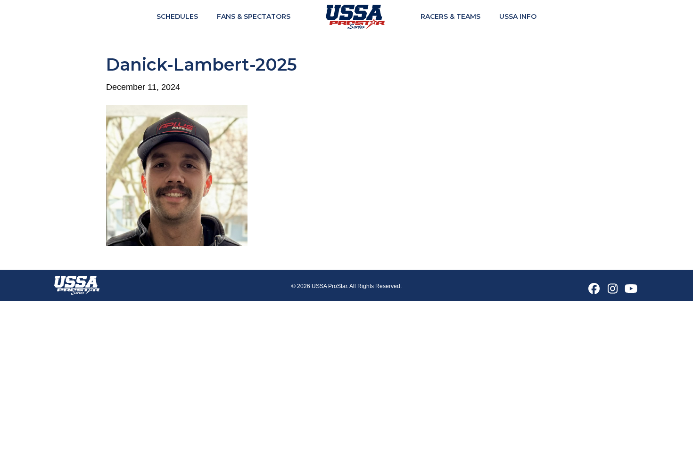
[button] (594, 289)
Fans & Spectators (253, 16)
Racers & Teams (450, 16)
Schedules (177, 16)
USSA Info (517, 16)
